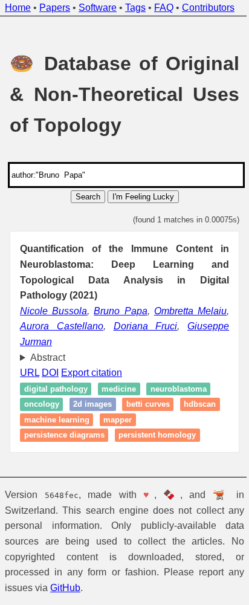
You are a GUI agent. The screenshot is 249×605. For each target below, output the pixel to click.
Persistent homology (157, 435)
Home (18, 7)
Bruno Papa (120, 311)
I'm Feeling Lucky (143, 196)
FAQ (163, 7)
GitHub (65, 588)
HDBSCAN (40, 419)
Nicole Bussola (53, 311)
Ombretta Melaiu (190, 311)
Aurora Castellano (61, 326)
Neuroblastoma (178, 388)
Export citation (91, 372)
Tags (135, 7)
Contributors (208, 7)
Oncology (41, 404)
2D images (92, 404)
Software (98, 7)
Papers (54, 7)
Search (88, 196)
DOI (50, 372)
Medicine (119, 388)
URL (29, 372)
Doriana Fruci (146, 326)
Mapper (164, 419)
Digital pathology (56, 388)
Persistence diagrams (64, 435)
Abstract (47, 357)
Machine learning (102, 419)
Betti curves (148, 404)
